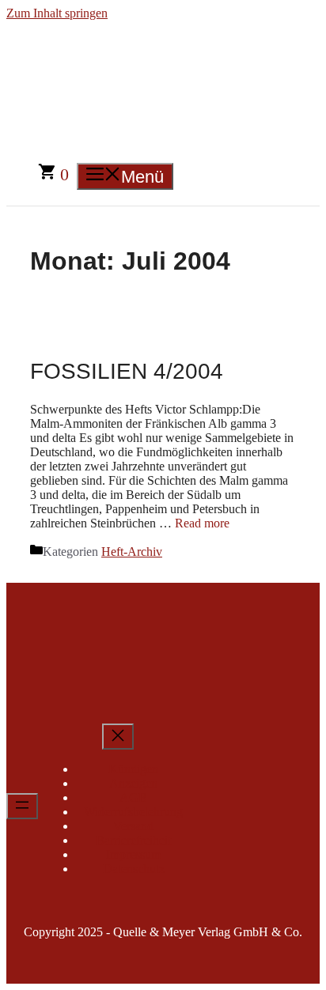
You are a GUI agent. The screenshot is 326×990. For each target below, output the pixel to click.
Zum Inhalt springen (57, 13)
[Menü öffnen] (22, 806)
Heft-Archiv (131, 551)
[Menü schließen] (118, 737)
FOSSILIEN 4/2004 (126, 371)
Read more (202, 523)
